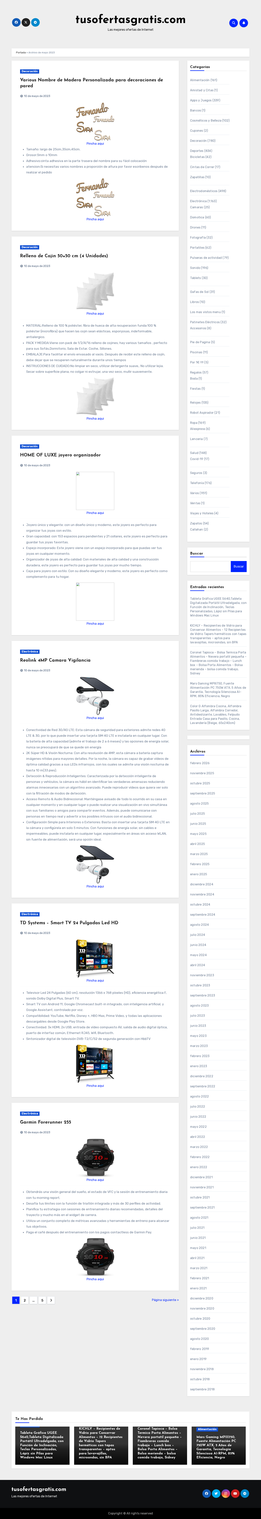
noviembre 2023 (202, 975)
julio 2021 (197, 1228)
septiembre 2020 (202, 1329)
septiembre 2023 (202, 995)
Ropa (193, 423)
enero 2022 (198, 1167)
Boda (194, 378)
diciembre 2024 (201, 884)
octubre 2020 (200, 1318)
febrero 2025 (199, 864)
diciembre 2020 (201, 1298)
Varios (194, 493)
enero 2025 (198, 874)
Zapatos (196, 523)
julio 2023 (197, 1015)
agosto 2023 (199, 1005)
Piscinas (196, 352)
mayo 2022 (198, 1127)
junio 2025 (198, 824)
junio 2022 (198, 1116)
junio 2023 (198, 1026)
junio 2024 (198, 945)
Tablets (195, 278)
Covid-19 (196, 459)
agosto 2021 (199, 1217)
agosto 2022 (199, 1096)
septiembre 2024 (202, 914)
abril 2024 (197, 965)
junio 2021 (198, 1238)
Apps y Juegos (201, 100)
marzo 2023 (199, 1046)
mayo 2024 (198, 955)
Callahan (196, 529)
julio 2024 (197, 935)
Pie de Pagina (200, 342)
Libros (194, 302)
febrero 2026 (200, 763)
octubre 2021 (200, 1197)
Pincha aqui (95, 143)
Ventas (195, 503)
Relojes (195, 402)
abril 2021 (197, 1258)
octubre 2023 (200, 985)
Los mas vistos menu (205, 312)
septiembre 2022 (202, 1086)
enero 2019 (198, 1359)
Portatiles (197, 247)
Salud (194, 453)
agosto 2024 (199, 925)
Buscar (196, 553)
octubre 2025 (200, 783)
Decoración (30, 71)
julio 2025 (197, 813)
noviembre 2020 (202, 1308)
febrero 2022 (200, 1157)
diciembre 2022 (201, 1076)
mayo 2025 (198, 834)
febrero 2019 (199, 1349)
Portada (21, 52)
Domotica (197, 217)
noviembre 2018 (202, 1369)
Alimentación (200, 80)
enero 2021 (198, 1288)
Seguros (196, 473)
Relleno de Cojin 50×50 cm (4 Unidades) (64, 256)
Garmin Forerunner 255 (45, 1122)
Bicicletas (197, 157)
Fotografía (198, 237)
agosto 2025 (199, 803)
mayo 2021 (198, 1248)
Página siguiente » (165, 1300)
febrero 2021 (199, 1278)
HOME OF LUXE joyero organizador (60, 455)
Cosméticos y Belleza (205, 120)
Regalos (196, 372)
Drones (195, 227)
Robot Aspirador (202, 412)
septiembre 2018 (202, 1389)
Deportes (196, 151)
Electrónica (30, 651)
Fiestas (195, 388)
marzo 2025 (199, 854)
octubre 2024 (200, 904)
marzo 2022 (199, 1147)
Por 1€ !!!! (196, 362)
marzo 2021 (198, 1268)
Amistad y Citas (201, 90)
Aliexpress (197, 429)
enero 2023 (198, 1066)
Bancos (195, 110)
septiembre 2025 (202, 793)
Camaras (196, 207)
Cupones (196, 130)
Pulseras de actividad (206, 258)
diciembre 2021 (201, 1177)
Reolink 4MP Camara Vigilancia (55, 660)
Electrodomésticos (203, 191)
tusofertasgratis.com (130, 20)
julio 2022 (197, 1106)
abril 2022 (197, 1137)
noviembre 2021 (202, 1187)
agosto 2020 (199, 1339)
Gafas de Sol (199, 292)
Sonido (195, 268)
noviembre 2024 (202, 894)
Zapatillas (197, 177)
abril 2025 (197, 844)
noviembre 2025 (202, 773)
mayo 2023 (198, 1036)
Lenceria (196, 439)
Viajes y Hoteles (201, 513)
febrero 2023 (199, 1056)
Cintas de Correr (202, 167)
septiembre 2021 (202, 1207)
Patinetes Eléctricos (205, 322)
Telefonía (197, 483)
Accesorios (198, 328)
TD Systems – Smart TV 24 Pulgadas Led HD (69, 923)
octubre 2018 (200, 1379)
